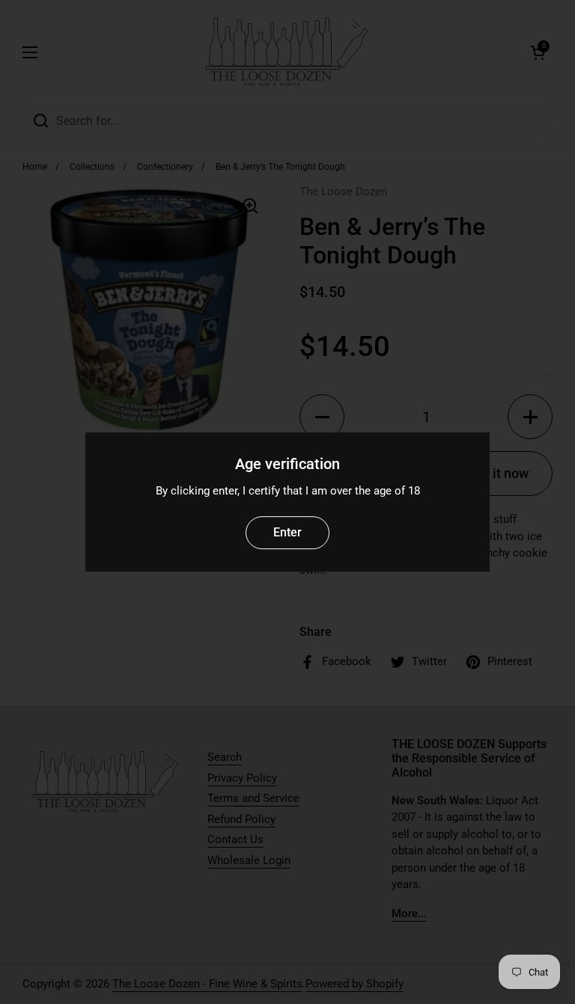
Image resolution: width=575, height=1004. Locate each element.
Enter (287, 532)
